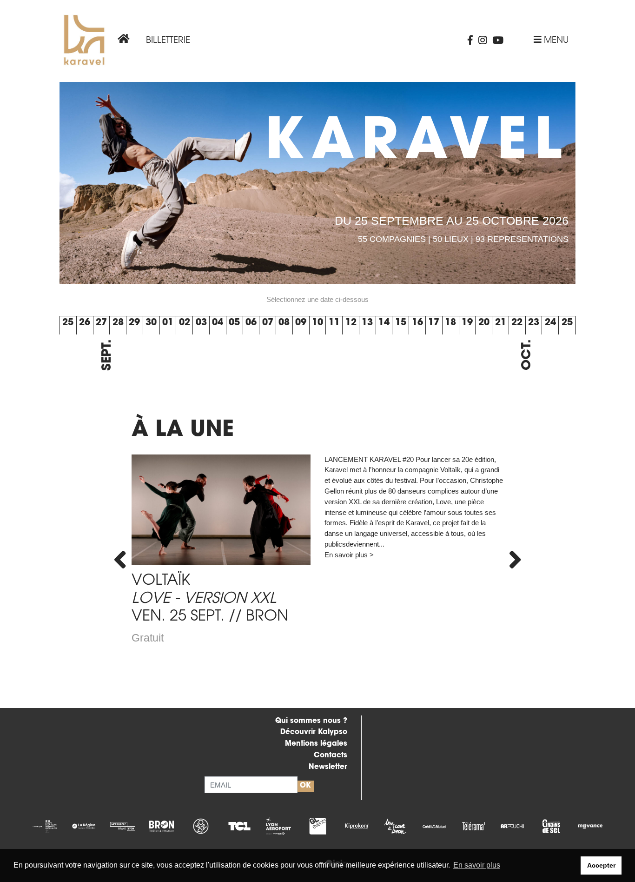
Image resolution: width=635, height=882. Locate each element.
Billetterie (168, 40)
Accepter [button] (601, 865)
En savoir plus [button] (476, 865)
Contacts (330, 755)
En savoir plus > (349, 555)
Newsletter (328, 767)
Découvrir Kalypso (313, 732)
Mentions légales (316, 744)
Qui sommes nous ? (311, 721)
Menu (555, 40)
